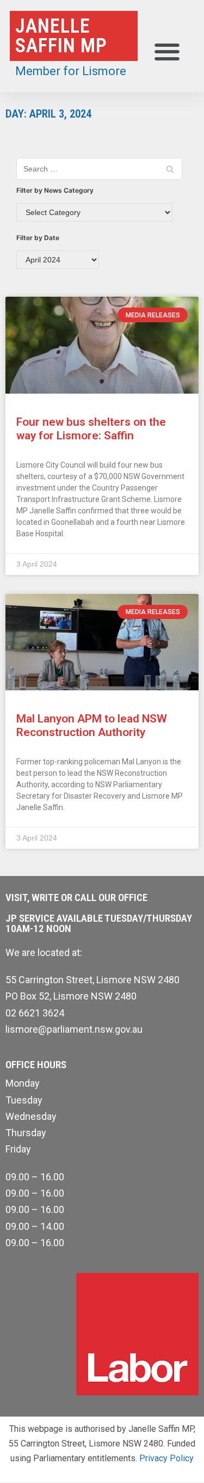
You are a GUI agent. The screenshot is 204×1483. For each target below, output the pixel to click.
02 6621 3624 (34, 1013)
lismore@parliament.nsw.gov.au (74, 1029)
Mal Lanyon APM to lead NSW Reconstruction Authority (91, 725)
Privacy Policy (166, 1458)
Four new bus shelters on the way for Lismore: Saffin (91, 428)
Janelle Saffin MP (61, 36)
